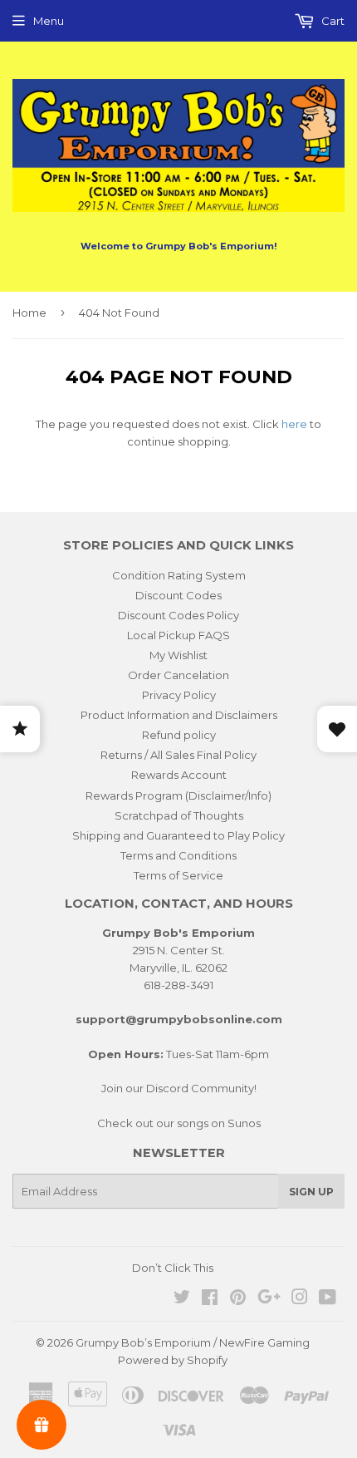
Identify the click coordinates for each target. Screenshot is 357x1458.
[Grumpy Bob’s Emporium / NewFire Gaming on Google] (269, 1299)
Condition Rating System (179, 575)
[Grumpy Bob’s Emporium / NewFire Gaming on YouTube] (327, 1299)
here (294, 424)
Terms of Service (178, 875)
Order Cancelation (178, 675)
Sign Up (311, 1191)
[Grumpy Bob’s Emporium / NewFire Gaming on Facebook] (209, 1299)
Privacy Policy (179, 695)
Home (29, 312)
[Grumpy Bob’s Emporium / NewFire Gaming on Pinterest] (238, 1299)
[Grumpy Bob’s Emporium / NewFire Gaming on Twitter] (182, 1299)
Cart (332, 20)
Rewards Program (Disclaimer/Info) (178, 795)
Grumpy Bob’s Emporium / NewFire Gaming (193, 1342)
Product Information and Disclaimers (179, 715)
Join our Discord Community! (179, 1088)
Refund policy (179, 734)
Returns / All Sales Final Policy (178, 754)
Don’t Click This (172, 1267)
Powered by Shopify (172, 1360)
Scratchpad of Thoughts (179, 815)
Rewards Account (179, 774)
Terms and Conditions (178, 855)
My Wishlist (178, 655)
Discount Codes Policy (178, 615)
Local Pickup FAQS (178, 635)
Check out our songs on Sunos (179, 1123)
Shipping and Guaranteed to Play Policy (178, 835)
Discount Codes (178, 595)
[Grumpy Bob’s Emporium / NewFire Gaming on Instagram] (299, 1299)
